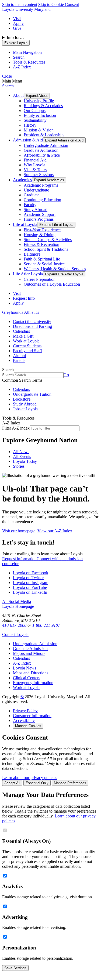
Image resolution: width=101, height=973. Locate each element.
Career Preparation (39, 279)
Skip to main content (19, 4)
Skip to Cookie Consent (58, 4)
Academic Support (39, 214)
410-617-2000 (14, 625)
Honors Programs (39, 219)
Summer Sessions (39, 174)
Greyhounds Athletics (20, 312)
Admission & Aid (28, 140)
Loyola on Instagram (30, 582)
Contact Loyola (15, 634)
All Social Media (16, 601)
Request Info (24, 298)
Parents (19, 360)
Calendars (21, 331)
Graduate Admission (41, 150)
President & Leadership (44, 135)
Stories (19, 466)
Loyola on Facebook (30, 572)
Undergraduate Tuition (32, 394)
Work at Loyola (26, 341)
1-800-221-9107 (46, 625)
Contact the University (32, 321)
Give (17, 28)
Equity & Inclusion (40, 115)
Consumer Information (32, 715)
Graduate (31, 195)
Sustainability (35, 120)
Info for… (15, 37)
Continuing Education (42, 199)
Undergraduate (36, 190)
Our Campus (35, 110)
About (18, 95)
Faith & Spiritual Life (42, 259)
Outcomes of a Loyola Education (52, 284)
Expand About (37, 96)
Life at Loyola (25, 224)
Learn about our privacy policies (29, 777)
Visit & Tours (35, 169)
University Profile (39, 100)
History (30, 125)
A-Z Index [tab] (22, 67)
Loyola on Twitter (28, 577)
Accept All (12, 783)
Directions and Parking (32, 326)
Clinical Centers (26, 677)
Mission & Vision (39, 130)
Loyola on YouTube (30, 587)
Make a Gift (23, 336)
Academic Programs (41, 185)
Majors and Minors (29, 653)
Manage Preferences (70, 783)
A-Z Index (22, 663)
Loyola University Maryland (26, 9)
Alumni (19, 355)
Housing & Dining (39, 234)
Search (8, 86)
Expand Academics (49, 180)
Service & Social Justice (44, 264)
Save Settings (15, 968)
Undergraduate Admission (46, 145)
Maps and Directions (30, 673)
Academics (22, 179)
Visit (17, 18)
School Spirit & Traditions (46, 249)
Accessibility (24, 720)
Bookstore (21, 399)
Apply (18, 23)
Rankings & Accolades (43, 105)
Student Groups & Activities (48, 239)
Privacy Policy (25, 710)
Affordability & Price (42, 155)
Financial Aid (35, 160)
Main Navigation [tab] (27, 52)
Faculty (30, 204)
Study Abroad (35, 209)
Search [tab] (19, 57)
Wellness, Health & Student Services (55, 268)
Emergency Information (33, 682)
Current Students (27, 346)
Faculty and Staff (27, 350)
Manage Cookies (28, 726)
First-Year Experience (42, 229)
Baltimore (32, 254)
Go (66, 374)
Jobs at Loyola (25, 409)
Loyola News (24, 668)
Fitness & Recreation (41, 244)
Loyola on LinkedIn (30, 592)
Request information (19, 558)
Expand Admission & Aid (64, 140)
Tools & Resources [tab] (29, 62)
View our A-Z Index (54, 531)
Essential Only (37, 783)
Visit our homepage (18, 531)
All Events (22, 456)
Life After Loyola (28, 274)
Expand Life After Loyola (64, 274)
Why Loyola (34, 165)
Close (7, 76)
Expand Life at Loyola (56, 225)
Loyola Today (25, 461)
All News (21, 451)
